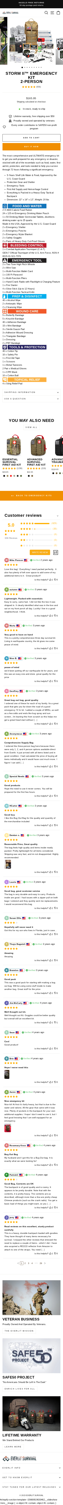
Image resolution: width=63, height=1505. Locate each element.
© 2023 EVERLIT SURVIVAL (31, 1495)
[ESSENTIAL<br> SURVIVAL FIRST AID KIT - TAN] (7, 476)
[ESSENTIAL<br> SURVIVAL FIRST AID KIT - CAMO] (14, 476)
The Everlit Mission (19, 1331)
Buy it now (31, 146)
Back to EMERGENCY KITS (33, 496)
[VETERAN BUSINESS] (31, 1297)
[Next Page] (45, 1263)
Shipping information (20, 392)
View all (31, 427)
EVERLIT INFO (11, 1468)
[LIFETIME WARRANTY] (31, 1413)
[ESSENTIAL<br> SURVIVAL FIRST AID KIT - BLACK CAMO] (18, 476)
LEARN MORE (13, 1447)
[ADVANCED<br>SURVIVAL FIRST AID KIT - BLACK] (29, 476)
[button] (18, 1263)
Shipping (21, 102)
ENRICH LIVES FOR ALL (20, 1389)
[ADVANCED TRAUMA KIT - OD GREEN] (60, 473)
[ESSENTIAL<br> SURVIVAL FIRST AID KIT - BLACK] (4, 476)
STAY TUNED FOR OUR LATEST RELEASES (29, 1487)
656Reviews (11, 538)
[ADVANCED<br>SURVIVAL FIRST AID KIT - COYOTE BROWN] (32, 476)
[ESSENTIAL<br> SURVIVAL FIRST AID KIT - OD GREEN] (21, 476)
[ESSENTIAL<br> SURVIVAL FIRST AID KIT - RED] (11, 476)
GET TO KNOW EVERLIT (17, 1477)
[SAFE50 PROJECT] (31, 1355)
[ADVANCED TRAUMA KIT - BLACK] (53, 473)
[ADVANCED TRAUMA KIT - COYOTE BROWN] (57, 473)
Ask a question (15, 399)
